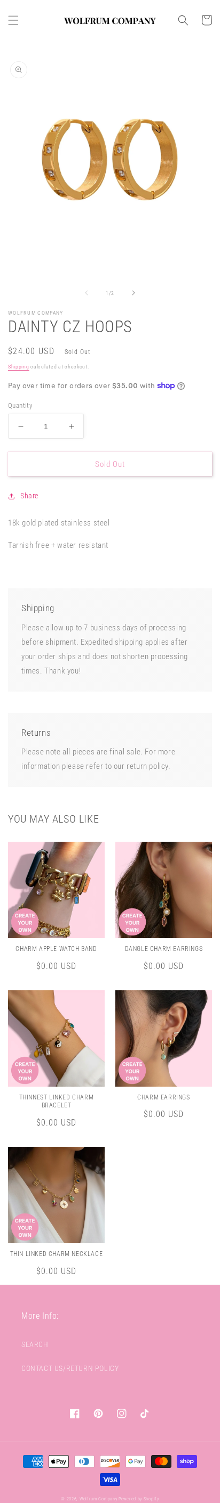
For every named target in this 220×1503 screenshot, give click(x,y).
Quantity (20, 405)
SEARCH (35, 1344)
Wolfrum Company (98, 1498)
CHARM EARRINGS (163, 1097)
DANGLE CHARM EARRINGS (164, 948)
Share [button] (29, 495)
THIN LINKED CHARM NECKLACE (56, 1254)
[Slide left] (86, 293)
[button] (13, 20)
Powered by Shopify (139, 1498)
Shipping (18, 366)
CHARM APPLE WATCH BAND (56, 948)
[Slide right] (133, 293)
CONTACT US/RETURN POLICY (70, 1368)
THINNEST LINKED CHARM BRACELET (56, 1102)
